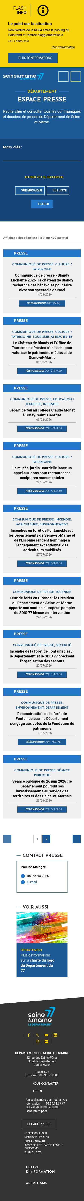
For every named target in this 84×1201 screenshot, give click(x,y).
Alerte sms (36, 1183)
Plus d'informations (35, 58)
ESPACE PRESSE (39, 1124)
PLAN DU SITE (32, 1152)
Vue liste (59, 190)
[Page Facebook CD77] (28, 1035)
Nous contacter (46, 1083)
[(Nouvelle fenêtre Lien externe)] (43, 1103)
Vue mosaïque (31, 190)
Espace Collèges (35, 1133)
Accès (37, 1091)
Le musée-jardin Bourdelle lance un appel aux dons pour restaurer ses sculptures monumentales (42, 473)
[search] (63, 76)
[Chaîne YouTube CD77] (46, 1035)
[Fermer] (78, 8)
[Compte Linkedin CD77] (55, 1035)
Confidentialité (35, 1141)
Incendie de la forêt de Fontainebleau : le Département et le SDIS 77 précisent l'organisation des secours (42, 656)
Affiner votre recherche (43, 177)
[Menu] (76, 76)
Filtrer (43, 204)
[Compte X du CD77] (37, 1035)
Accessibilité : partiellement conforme (43, 1147)
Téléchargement (43, 303)
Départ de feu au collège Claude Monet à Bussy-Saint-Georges (42, 412)
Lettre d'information (40, 1169)
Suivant (77, 839)
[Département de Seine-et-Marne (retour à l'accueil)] (23, 76)
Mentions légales (36, 1137)
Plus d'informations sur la (37, 963)
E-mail (32, 882)
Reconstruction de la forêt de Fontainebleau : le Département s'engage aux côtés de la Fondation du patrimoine (42, 721)
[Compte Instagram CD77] (37, 1041)
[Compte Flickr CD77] (46, 1041)
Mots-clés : (12, 147)
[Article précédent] (4, 33)
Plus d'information (63, 47)
